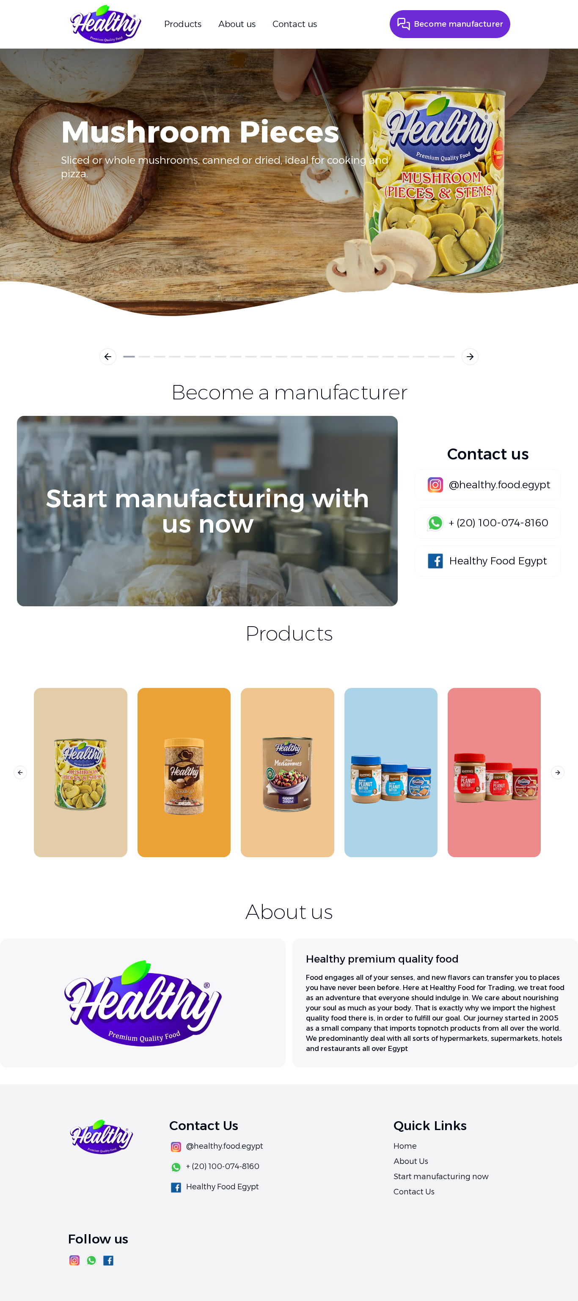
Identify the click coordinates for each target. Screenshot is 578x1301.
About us (237, 24)
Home (405, 1146)
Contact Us (414, 1191)
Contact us (294, 24)
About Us (411, 1161)
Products (182, 24)
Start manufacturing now (441, 1176)
